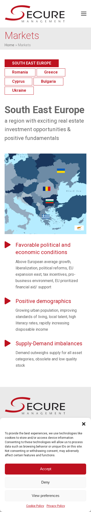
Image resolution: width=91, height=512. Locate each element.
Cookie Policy (35, 506)
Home (9, 45)
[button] (83, 423)
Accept (45, 469)
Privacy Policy (56, 506)
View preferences (45, 496)
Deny (45, 482)
